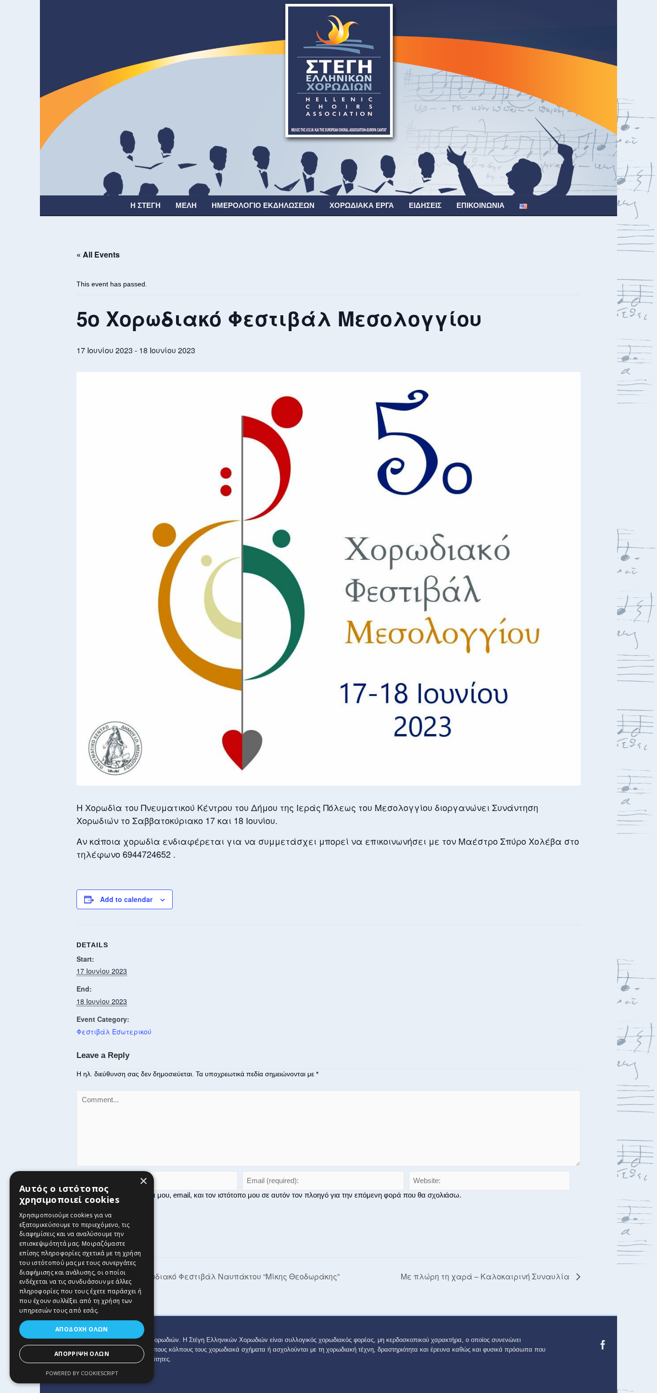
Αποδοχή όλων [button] (81, 1329)
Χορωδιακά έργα (361, 205)
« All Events (98, 254)
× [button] (143, 1181)
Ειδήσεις (425, 205)
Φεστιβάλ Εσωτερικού (114, 1031)
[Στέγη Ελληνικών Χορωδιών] (328, 97)
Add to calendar (126, 899)
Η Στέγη (145, 205)
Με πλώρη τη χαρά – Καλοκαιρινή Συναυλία (486, 1276)
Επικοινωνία (480, 205)
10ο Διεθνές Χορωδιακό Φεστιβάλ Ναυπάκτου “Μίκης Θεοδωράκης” (213, 1276)
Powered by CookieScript (82, 1373)
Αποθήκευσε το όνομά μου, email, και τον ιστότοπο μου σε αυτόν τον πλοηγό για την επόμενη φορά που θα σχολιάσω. (273, 1195)
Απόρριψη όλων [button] (81, 1354)
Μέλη (186, 205)
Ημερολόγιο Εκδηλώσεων (263, 205)
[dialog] (82, 1277)
